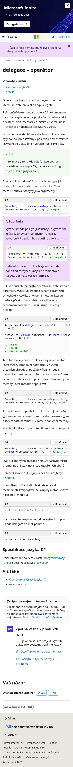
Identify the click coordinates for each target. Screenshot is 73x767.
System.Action (12, 186)
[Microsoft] (36, 37)
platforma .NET (22, 60)
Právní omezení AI (13, 742)
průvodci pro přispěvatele (45, 617)
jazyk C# (40, 60)
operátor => (56, 238)
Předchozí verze (36, 742)
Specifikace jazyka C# (17, 87)
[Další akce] (67, 60)
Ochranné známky (36, 757)
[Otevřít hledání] (53, 37)
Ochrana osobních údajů (29, 747)
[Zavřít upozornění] (67, 5)
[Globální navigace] (3, 37)
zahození (51, 374)
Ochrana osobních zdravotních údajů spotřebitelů (31, 752)
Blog (51, 742)
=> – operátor (17, 584)
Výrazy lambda (38, 276)
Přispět (7, 747)
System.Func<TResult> (38, 186)
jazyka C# (42, 563)
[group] (36, 208)
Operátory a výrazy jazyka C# (27, 579)
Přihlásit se (64, 37)
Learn (6, 60)
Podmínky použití (12, 757)
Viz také (9, 91)
